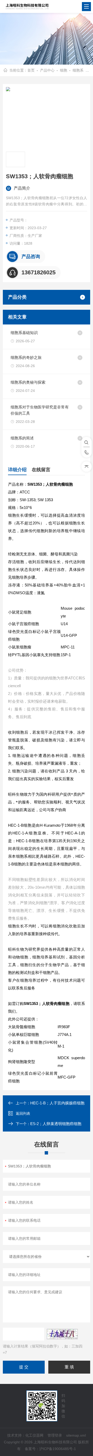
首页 (31, 70)
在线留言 (41, 469)
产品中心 (47, 70)
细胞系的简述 (22, 438)
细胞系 (78, 70)
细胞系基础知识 (24, 332)
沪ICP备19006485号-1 (57, 1449)
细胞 (63, 70)
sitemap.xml (76, 1435)
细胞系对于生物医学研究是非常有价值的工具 (40, 410)
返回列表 (23, 1113)
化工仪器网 (34, 1435)
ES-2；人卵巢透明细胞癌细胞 (55, 1123)
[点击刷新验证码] (62, 1334)
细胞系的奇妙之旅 (26, 357)
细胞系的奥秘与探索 (28, 382)
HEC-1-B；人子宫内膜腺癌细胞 (57, 1103)
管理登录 (55, 1435)
